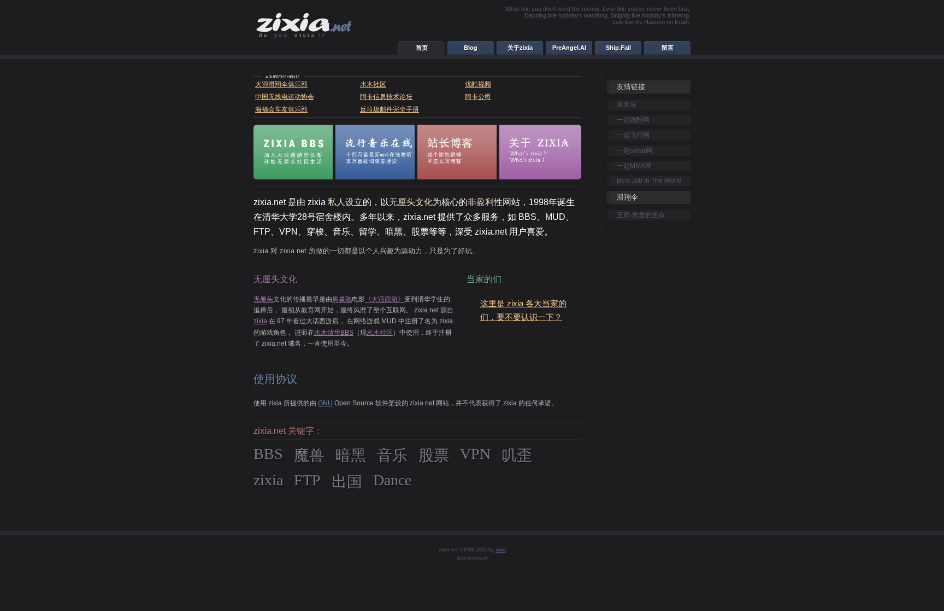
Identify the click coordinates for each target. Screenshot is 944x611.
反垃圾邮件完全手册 (389, 109)
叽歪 (517, 455)
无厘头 (263, 299)
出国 (347, 481)
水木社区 (373, 84)
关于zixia (520, 47)
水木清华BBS (333, 332)
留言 (668, 47)
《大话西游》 (384, 299)
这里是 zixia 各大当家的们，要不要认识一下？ (523, 310)
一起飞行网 (633, 135)
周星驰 (342, 299)
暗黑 (350, 455)
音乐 (392, 455)
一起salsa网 (634, 150)
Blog (470, 47)
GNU (325, 403)
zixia (260, 321)
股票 (433, 455)
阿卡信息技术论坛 (386, 97)
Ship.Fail (618, 47)
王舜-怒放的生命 (641, 215)
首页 (422, 47)
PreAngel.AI (569, 47)
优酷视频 (478, 84)
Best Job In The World (649, 180)
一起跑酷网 (633, 120)
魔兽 (309, 455)
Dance (392, 480)
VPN (475, 453)
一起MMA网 (634, 166)
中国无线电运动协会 (284, 97)
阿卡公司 (478, 97)
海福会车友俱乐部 (281, 109)
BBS (268, 453)
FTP (307, 480)
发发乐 (626, 104)
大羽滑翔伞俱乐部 (281, 84)
